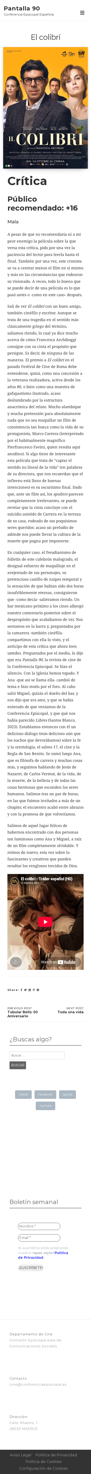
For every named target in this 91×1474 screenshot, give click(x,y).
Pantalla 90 (22, 8)
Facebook (45, 1094)
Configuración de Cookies (43, 1468)
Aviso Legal (20, 1455)
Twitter (23, 1094)
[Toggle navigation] (82, 13)
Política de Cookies (43, 1461)
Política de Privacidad (56, 1455)
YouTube (45, 1105)
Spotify (67, 1094)
